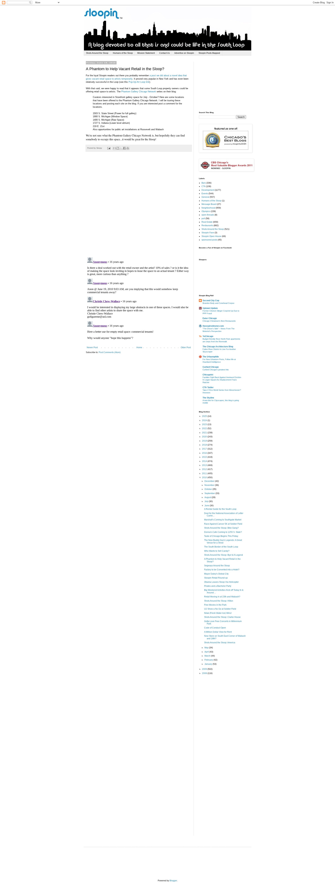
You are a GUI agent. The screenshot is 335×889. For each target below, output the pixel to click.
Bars (204, 183)
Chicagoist (208, 374)
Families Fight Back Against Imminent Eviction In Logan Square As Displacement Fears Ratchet (222, 380)
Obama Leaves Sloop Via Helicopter (221, 582)
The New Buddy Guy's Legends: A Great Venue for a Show (223, 541)
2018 (204, 445)
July (206, 501)
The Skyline (208, 398)
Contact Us (164, 53)
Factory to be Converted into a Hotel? (221, 569)
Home (139, 347)
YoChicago (208, 336)
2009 (204, 669)
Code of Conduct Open (215, 628)
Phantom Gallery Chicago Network (138, 91)
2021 (204, 432)
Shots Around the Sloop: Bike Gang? (221, 528)
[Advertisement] (225, 83)
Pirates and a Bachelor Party (217, 586)
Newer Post (92, 347)
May (206, 647)
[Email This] (114, 148)
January (208, 664)
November (209, 485)
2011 (204, 473)
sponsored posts (209, 240)
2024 (204, 420)
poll (203, 218)
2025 (204, 416)
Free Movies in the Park (215, 605)
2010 (204, 477)
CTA (204, 186)
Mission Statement (146, 53)
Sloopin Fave (208, 232)
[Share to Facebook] (124, 148)
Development (208, 190)
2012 (204, 469)
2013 (204, 465)
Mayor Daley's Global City (216, 574)
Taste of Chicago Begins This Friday (221, 536)
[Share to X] (121, 148)
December (209, 481)
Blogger (173, 880)
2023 (204, 424)
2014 (204, 461)
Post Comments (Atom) (110, 352)
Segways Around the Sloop (217, 565)
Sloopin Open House (211, 236)
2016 (204, 453)
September (209, 493)
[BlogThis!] (118, 148)
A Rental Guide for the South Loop (220, 509)
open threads (208, 215)
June (207, 505)
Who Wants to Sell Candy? (216, 551)
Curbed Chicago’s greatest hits (216, 370)
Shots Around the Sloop (97, 53)
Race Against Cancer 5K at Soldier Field (223, 524)
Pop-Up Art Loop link (139, 82)
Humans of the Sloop (123, 53)
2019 (204, 441)
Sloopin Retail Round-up (216, 578)
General (205, 197)
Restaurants (207, 225)
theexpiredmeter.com (213, 326)
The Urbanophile (211, 356)
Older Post (186, 347)
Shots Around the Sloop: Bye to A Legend (223, 555)
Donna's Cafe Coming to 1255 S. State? (223, 532)
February (209, 660)
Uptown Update (210, 308)
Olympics (206, 211)
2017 (204, 449)
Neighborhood (208, 208)
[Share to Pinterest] (127, 148)
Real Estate (207, 222)
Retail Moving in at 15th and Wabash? (222, 596)
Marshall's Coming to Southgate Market (222, 519)
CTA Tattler (208, 387)
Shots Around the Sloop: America (219, 642)
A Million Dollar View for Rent (218, 632)
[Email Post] (108, 148)
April (206, 652)
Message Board (209, 204)
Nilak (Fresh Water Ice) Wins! (218, 613)
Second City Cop (211, 300)
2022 (204, 428)
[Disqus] (139, 206)
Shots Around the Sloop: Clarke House (222, 617)
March (207, 656)
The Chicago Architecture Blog (218, 346)
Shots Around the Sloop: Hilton (218, 601)
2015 (204, 457)
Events (205, 193)
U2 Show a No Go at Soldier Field (220, 609)
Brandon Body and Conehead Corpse (218, 303)
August (208, 497)
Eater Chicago (210, 318)
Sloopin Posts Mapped (209, 53)
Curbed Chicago (211, 367)
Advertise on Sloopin (184, 53)
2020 (204, 436)
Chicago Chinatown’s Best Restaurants (219, 321)
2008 (204, 673)
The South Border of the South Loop (221, 547)
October (208, 489)
